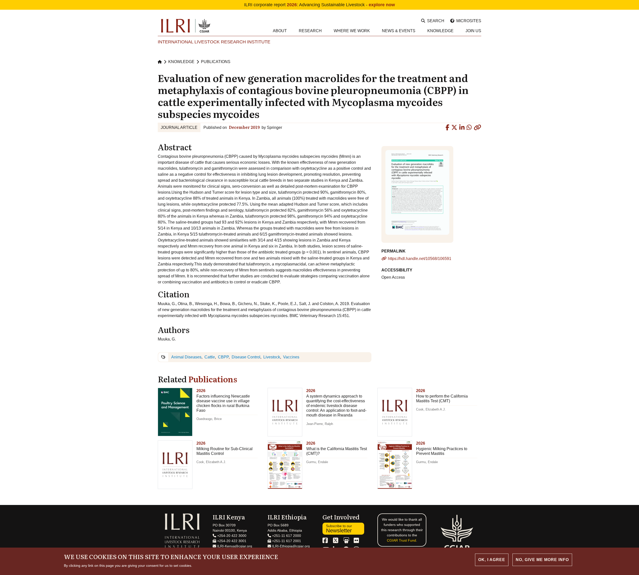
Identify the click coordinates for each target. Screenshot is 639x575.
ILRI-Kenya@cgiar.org (234, 546)
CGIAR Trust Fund (401, 540)
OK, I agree (491, 560)
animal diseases (186, 357)
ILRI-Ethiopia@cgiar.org (290, 546)
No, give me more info (542, 560)
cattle (209, 357)
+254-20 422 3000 (231, 536)
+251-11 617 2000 (286, 536)
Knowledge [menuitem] (440, 31)
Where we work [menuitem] (352, 31)
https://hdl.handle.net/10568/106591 (419, 258)
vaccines (291, 357)
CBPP (223, 357)
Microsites (468, 21)
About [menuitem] (280, 31)
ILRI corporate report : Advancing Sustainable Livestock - (319, 4)
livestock (271, 357)
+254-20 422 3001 (231, 541)
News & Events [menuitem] (398, 31)
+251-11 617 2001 (286, 541)
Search (435, 21)
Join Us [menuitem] (473, 31)
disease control (246, 357)
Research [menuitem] (310, 31)
